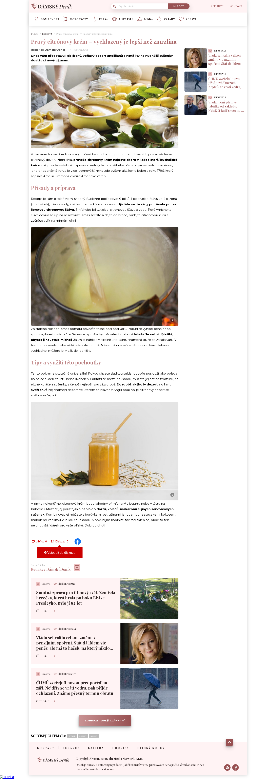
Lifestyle (126, 19)
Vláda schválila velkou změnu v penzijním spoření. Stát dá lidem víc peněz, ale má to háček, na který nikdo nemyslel (73, 645)
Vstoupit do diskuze (60, 552)
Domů (34, 33)
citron (71, 736)
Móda (148, 19)
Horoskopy (79, 19)
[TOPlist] (7, 777)
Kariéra (96, 748)
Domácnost (50, 19)
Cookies (120, 748)
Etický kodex (151, 748)
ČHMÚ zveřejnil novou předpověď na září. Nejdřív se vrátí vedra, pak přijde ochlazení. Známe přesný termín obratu (74, 688)
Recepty (47, 33)
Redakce (71, 748)
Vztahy (169, 19)
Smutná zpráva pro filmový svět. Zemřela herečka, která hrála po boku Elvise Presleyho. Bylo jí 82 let (75, 598)
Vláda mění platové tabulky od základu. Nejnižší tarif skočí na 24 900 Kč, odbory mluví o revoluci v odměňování (226, 110)
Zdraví (191, 19)
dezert (82, 736)
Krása (103, 19)
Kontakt (46, 748)
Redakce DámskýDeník (48, 49)
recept (94, 736)
